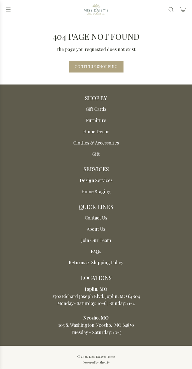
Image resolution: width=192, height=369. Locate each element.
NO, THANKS (50, 215)
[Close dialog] (181, 136)
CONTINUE (50, 198)
